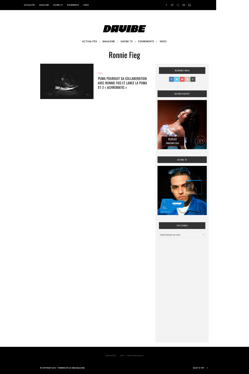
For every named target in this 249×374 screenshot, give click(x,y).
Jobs (122, 355)
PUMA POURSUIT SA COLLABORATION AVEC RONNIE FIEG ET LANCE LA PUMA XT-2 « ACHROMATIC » (122, 83)
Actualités (29, 5)
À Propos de (111, 355)
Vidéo (86, 5)
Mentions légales (135, 355)
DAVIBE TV (58, 5)
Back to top (198, 368)
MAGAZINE (44, 5)
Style (100, 73)
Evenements (73, 5)
